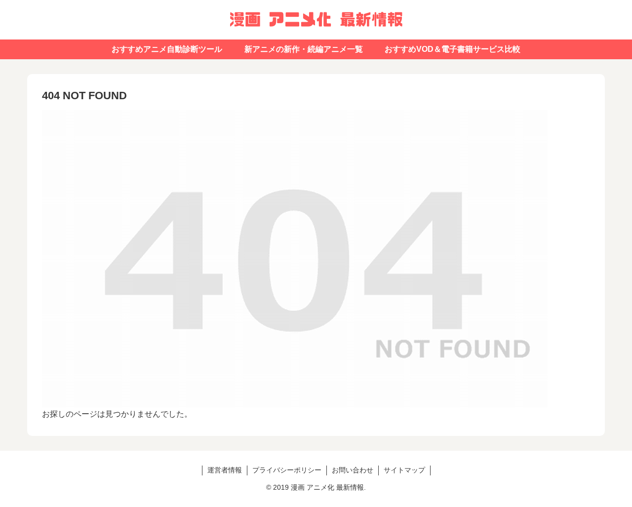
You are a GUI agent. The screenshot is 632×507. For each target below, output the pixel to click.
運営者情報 (224, 470)
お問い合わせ (352, 470)
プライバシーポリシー (286, 470)
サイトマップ (404, 470)
